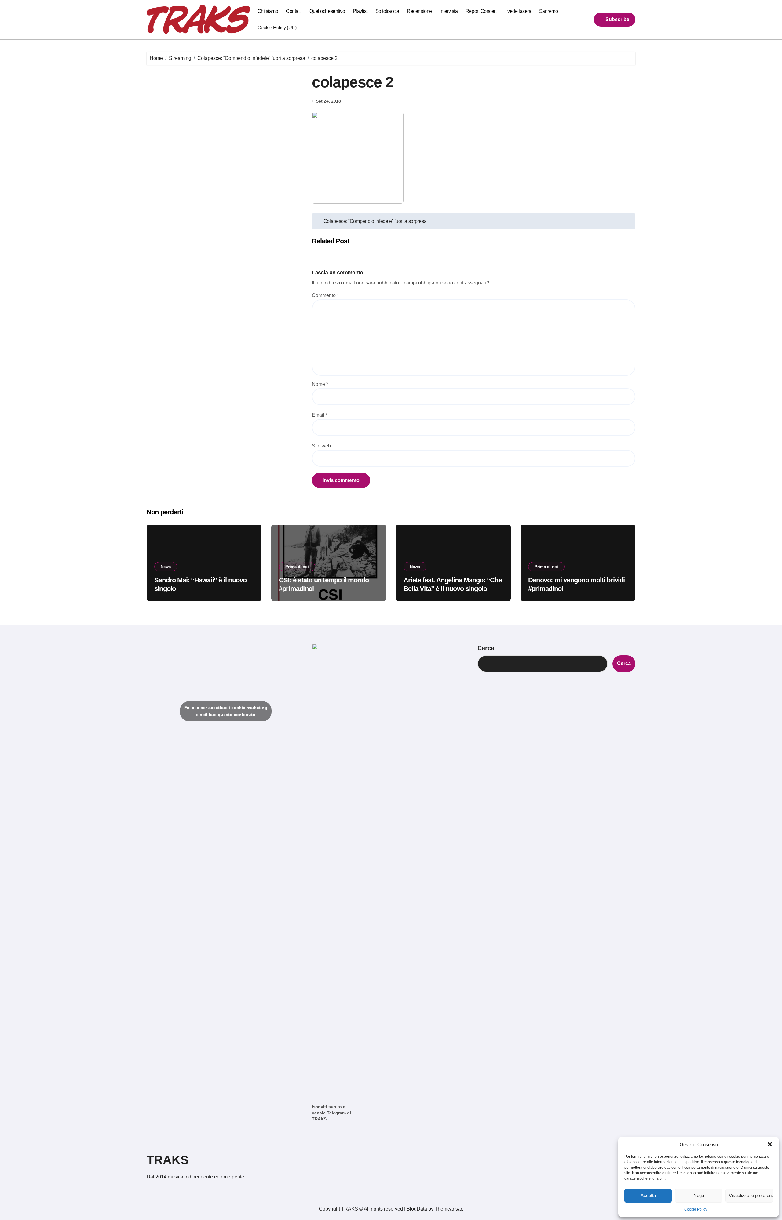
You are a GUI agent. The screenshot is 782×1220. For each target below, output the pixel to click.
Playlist (360, 11)
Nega (698, 1195)
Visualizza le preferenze (751, 1195)
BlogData (417, 1208)
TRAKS (168, 1160)
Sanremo (548, 11)
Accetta (648, 1195)
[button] (770, 1144)
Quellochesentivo (327, 11)
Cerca (485, 648)
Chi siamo (268, 11)
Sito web (321, 445)
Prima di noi (297, 566)
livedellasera (518, 11)
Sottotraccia (387, 11)
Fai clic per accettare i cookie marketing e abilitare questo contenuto (225, 711)
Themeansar (448, 1208)
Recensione (419, 11)
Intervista (449, 11)
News (166, 566)
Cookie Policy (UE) (277, 27)
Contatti (293, 11)
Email (319, 415)
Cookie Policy (695, 1209)
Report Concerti (482, 11)
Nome (320, 384)
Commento (325, 295)
